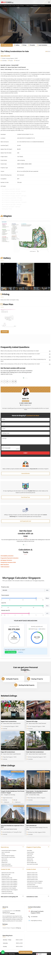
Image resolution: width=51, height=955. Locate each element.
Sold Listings (8, 69)
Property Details (7, 45)
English (40, 954)
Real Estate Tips (30, 860)
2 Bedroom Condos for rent (32, 874)
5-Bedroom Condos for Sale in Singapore (9, 884)
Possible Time (31, 491)
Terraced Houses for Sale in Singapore (9, 888)
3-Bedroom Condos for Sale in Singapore (9, 881)
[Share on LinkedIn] (16, 381)
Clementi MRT (15, 65)
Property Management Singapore (8, 855)
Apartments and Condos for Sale (8, 872)
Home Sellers (29, 850)
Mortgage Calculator (6, 560)
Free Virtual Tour (25, 497)
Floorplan (32, 45)
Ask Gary (3, 853)
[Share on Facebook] (4, 381)
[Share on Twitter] (7, 381)
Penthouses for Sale (5, 876)
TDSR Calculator (5, 566)
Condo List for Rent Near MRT (32, 886)
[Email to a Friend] (10, 381)
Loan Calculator (42, 45)
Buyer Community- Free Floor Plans (8, 857)
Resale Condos (30, 859)
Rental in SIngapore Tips (31, 862)
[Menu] (49, 2)
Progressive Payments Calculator (9, 558)
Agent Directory (5, 860)
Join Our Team (4, 859)
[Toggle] (23, 846)
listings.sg (18, 928)
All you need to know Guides (32, 864)
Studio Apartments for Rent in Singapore (35, 881)
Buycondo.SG (33, 468)
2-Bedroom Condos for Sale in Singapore (9, 879)
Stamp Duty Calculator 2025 (8, 562)
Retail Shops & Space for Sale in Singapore (10, 889)
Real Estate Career (30, 857)
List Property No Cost (25, 521)
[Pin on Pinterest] (13, 381)
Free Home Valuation (25, 952)
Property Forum (4, 862)
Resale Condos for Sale (6, 874)
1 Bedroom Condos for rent (32, 872)
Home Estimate (25, 473)
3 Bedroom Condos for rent (32, 876)
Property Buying (30, 853)
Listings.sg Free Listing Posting (7, 893)
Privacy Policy (12, 953)
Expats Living (29, 855)
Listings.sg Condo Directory (7, 891)
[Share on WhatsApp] (2, 381)
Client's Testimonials (6, 852)
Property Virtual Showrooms (7, 865)
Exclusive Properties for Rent (32, 879)
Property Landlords (30, 852)
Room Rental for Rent (31, 884)
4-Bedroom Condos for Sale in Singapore (9, 882)
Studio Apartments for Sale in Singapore (9, 886)
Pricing (24, 45)
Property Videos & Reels (6, 864)
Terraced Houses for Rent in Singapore (34, 882)
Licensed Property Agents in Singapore (9, 850)
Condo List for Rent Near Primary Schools (35, 888)
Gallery (17, 45)
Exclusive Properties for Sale (7, 877)
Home (2, 69)
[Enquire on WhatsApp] (3, 952)
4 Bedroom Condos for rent (32, 877)
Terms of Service (4, 953)
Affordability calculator (7, 556)
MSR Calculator (5, 564)
